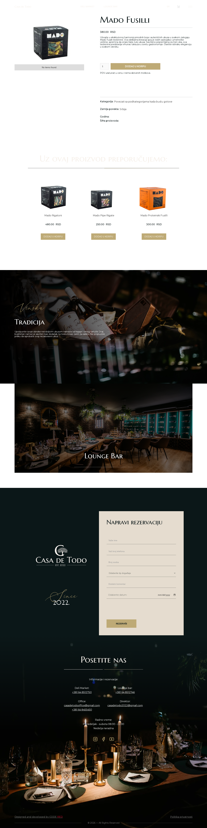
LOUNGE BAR (110, 6)
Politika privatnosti (181, 817)
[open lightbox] (49, 38)
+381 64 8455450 (82, 709)
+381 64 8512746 (125, 692)
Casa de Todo (23, 6)
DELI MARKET (87, 6)
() (182, 6)
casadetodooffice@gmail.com (82, 705)
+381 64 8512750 (82, 692)
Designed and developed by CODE (39, 817)
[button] (170, 6)
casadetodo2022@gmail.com (125, 705)
